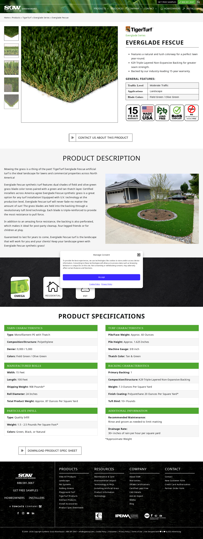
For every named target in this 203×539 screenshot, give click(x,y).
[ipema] (126, 513)
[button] (138, 254)
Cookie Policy (94, 284)
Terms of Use (137, 531)
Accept (101, 277)
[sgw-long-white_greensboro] (21, 6)
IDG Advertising (174, 531)
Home (7, 17)
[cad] (98, 513)
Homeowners (14, 498)
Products (16, 17)
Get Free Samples (25, 490)
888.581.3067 (25, 483)
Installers (36, 498)
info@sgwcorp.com (86, 531)
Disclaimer (112, 531)
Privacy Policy (106, 284)
